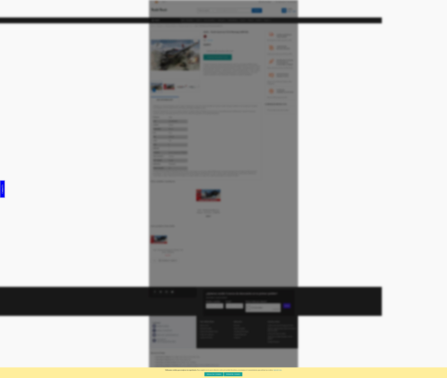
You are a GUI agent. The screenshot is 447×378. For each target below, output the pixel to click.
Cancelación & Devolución (241, 331)
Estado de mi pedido (239, 328)
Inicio (152, 26)
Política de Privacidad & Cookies (209, 331)
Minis (181, 359)
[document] (223, 372)
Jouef (217, 365)
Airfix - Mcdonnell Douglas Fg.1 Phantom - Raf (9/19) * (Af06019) (168, 251)
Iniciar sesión (281, 2)
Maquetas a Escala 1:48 (185, 26)
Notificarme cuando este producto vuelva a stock (220, 51)
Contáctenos (237, 337)
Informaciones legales (206, 328)
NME (180, 365)
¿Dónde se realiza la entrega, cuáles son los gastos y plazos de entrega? (282, 329)
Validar (286, 306)
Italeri (181, 356)
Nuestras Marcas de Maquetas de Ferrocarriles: (167, 365)
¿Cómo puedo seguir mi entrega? (277, 333)
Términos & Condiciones (207, 334)
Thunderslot (193, 362)
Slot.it (188, 362)
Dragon (194, 356)
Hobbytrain (196, 365)
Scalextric (183, 362)
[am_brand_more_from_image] (159, 232)
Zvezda (189, 356)
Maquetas (159, 26)
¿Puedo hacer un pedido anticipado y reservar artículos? (280, 338)
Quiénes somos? (204, 325)
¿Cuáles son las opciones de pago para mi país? (281, 325)
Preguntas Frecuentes (273, 342)
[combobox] (233, 10)
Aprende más (277, 370)
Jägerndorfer (189, 365)
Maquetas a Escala (171, 26)
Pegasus (186, 359)
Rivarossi (202, 365)
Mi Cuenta (237, 325)
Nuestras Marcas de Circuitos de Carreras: (166, 362)
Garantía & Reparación (240, 334)
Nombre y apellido (213, 301)
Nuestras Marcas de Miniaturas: (163, 359)
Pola (190, 359)
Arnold (184, 365)
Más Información (165, 100)
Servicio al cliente (266, 2)
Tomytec (213, 365)
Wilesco (177, 359)
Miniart (185, 356)
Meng (198, 356)
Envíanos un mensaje (163, 326)
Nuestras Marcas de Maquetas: (163, 356)
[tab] (165, 100)
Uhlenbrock (207, 365)
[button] (155, 55)
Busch (173, 359)
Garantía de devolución (206, 337)
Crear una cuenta (291, 2)
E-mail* (228, 301)
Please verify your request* (256, 301)
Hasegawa (177, 356)
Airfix (172, 356)
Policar (178, 362)
